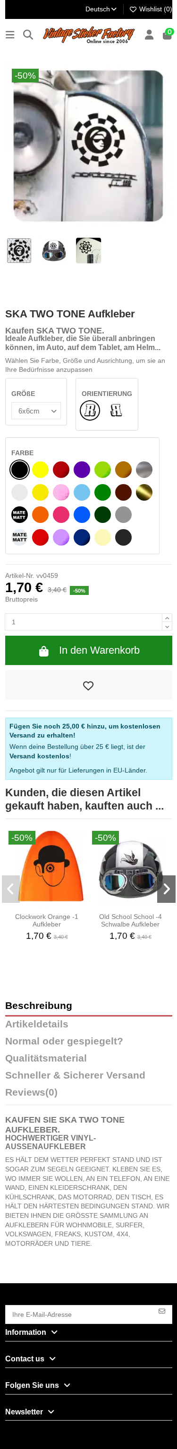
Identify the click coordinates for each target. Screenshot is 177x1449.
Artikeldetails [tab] (36, 1024)
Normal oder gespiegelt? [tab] (64, 1041)
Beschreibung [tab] (38, 1006)
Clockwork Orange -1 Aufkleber (46, 920)
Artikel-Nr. (19, 575)
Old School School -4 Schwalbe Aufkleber (130, 920)
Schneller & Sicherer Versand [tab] (75, 1075)
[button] (11, 889)
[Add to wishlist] (88, 685)
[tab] (88, 1095)
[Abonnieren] (162, 1310)
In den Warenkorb (99, 650)
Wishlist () (154, 9)
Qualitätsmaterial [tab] (46, 1058)
